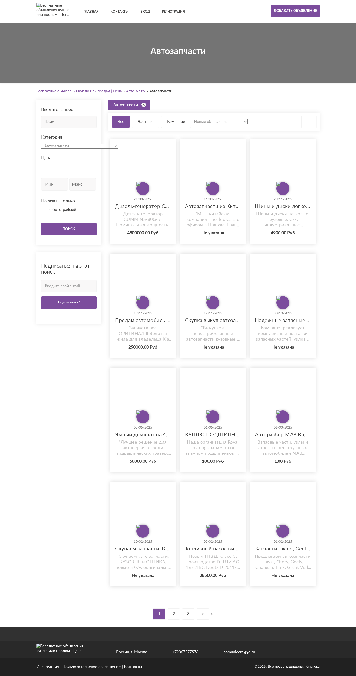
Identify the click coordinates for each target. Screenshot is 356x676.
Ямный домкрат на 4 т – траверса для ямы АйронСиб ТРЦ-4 (143, 434)
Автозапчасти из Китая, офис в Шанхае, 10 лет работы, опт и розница (213, 206)
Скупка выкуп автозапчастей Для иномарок (213, 320)
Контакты (133, 667)
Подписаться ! (69, 302)
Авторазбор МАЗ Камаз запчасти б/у (283, 434)
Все (121, 122)
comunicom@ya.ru (239, 652)
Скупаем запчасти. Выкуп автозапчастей (143, 548)
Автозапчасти (125, 105)
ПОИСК (69, 229)
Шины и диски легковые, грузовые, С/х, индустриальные (283, 206)
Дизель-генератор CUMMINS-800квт (143, 206)
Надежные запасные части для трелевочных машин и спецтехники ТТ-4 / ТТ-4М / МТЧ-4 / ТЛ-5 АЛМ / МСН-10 (283, 320)
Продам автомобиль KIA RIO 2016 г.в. (143, 320)
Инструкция (47, 667)
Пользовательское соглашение (91, 667)
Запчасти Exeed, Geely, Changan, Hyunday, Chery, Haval (283, 548)
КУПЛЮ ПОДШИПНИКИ (213, 434)
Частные (145, 122)
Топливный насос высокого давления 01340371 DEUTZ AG (213, 548)
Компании (176, 122)
